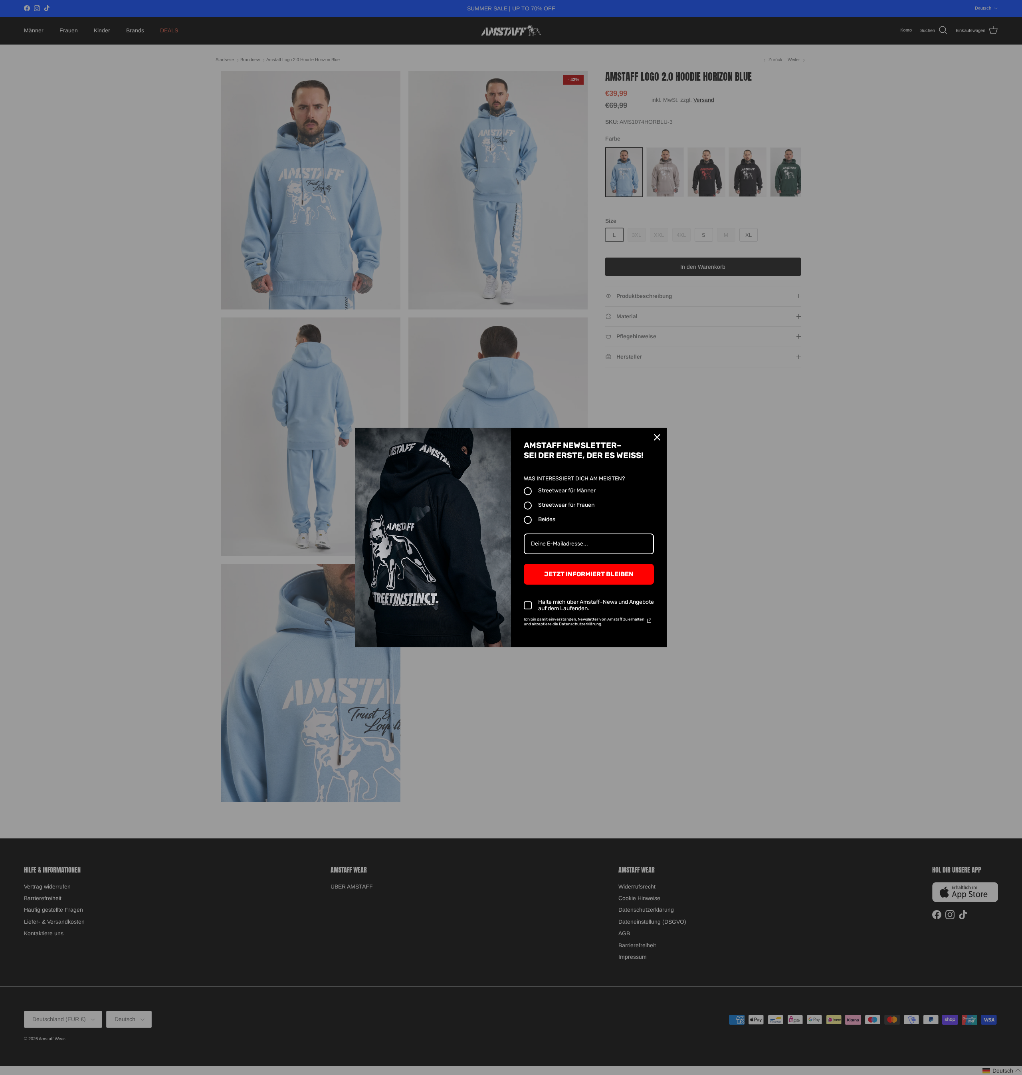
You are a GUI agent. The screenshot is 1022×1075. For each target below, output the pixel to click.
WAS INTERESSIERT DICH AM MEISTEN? (574, 478)
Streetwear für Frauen (566, 505)
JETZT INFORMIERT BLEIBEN (589, 574)
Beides (546, 519)
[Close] (657, 437)
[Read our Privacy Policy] (649, 620)
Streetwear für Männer (567, 490)
